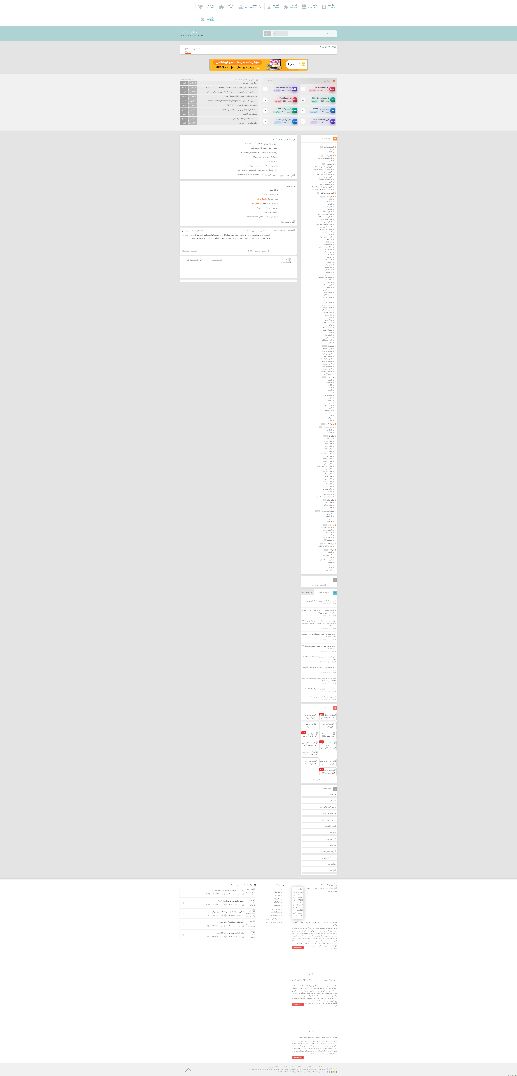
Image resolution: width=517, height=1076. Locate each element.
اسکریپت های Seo (326, 219)
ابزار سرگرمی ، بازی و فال (323, 174)
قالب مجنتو (328, 479)
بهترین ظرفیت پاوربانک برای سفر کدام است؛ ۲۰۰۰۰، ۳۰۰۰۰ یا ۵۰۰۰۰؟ (231, 87)
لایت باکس (328, 410)
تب (331, 392)
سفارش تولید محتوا (329, 820)
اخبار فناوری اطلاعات (327, 193)
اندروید (330, 432)
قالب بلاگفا (328, 502)
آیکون (330, 552)
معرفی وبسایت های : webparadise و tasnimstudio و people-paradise (232, 101)
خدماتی (329, 262)
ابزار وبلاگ (277, 899)
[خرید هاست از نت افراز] (285, 262)
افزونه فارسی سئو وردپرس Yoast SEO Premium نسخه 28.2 (319, 658)
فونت (330, 562)
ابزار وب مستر (327, 530)
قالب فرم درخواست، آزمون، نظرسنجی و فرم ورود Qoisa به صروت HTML (319, 679)
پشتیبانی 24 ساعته (271, 212)
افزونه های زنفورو (326, 361)
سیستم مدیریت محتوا (325, 277)
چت (330, 332)
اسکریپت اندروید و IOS (325, 214)
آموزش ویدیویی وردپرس (324, 158)
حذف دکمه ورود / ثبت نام (248, 123)
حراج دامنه (332, 864)
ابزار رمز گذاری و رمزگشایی (323, 169)
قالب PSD (329, 456)
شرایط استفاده (275, 915)
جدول (330, 400)
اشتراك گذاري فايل (326, 227)
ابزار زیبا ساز (328, 172)
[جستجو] (267, 33)
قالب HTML (328, 449)
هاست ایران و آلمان (270, 194)
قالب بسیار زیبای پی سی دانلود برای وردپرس (227, 890)
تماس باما (277, 895)
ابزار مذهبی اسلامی (326, 184)
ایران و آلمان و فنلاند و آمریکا (267, 208)
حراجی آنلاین (328, 252)
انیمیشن (329, 390)
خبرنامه (329, 257)
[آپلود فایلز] (331, 47)
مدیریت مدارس (327, 305)
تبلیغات (278, 888)
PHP (330, 152)
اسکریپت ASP (327, 211)
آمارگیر (330, 204)
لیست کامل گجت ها (318, 780)
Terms (315, 1067)
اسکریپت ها (188, 231)
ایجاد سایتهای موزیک (325, 237)
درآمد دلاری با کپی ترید (327, 807)
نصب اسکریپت (275, 912)
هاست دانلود (282, 1071)
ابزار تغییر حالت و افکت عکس (322, 167)
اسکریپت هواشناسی (325, 222)
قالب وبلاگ (330, 500)
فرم (330, 407)
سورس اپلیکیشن (329, 427)
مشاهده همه (268, 80)
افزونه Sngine (327, 348)
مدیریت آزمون (327, 290)
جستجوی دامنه (327, 249)
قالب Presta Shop (326, 453)
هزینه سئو (332, 794)
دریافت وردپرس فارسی (273, 922)
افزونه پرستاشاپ (326, 371)
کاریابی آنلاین (328, 335)
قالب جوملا (328, 474)
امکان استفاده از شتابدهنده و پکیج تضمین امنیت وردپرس (257, 170)
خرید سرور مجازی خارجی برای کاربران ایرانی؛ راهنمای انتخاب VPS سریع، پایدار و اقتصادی (319, 611)
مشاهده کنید (297, 947)
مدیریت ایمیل (328, 292)
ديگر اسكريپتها (327, 269)
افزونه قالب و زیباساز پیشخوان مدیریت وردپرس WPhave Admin (319, 635)
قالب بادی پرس (327, 471)
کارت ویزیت (328, 570)
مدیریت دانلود (327, 297)
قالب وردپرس (327, 486)
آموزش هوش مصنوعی (327, 851)
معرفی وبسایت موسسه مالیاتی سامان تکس (241, 96)
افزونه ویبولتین (327, 369)
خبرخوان (329, 402)
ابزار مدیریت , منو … (325, 182)
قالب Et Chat (328, 441)
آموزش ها (329, 516)
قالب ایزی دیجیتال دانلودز (324, 466)
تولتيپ (330, 397)
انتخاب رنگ (328, 387)
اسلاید (330, 380)
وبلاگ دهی (328, 320)
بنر (331, 557)
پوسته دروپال (328, 494)
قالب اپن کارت (327, 464)
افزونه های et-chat (326, 359)
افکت (330, 385)
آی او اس (329, 430)
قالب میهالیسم (327, 481)
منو (331, 415)
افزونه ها (331, 346)
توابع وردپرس (276, 909)
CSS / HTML (328, 149)
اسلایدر (329, 209)
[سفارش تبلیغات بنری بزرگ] (286, 259)
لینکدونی (329, 287)
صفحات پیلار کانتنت (250, 114)
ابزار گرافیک (328, 532)
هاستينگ (329, 317)
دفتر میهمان (328, 267)
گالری (330, 420)
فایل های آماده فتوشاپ (325, 559)
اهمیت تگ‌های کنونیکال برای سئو (245, 118)
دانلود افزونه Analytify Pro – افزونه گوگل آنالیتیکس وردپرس (319, 669)
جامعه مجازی (328, 244)
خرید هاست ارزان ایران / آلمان (284, 139)
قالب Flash (328, 443)
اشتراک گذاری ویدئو (325, 229)
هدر (330, 565)
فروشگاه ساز (328, 284)
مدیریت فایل (328, 302)
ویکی (330, 325)
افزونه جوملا (328, 356)
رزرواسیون (328, 272)
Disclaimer (322, 1067)
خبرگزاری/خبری (327, 259)
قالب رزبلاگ (328, 505)
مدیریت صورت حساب (325, 300)
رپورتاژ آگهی (330, 424)
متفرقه (329, 413)
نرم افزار (331, 525)
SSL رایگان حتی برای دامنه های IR (265, 157)
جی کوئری (330, 377)
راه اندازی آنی (273, 161)
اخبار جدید (332, 832)
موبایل (330, 418)
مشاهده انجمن (185, 79)
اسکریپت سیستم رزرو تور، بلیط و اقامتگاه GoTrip (320, 688)
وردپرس (329, 521)
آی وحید (310, 1071)
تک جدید (333, 845)
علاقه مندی (328, 279)
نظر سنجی (328, 315)
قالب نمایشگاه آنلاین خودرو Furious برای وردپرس (321, 601)
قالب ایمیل (328, 469)
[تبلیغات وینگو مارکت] (319, 585)
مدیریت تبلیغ (328, 295)
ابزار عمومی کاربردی (325, 177)
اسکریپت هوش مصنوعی (324, 224)
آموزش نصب (328, 514)
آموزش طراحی (329, 147)
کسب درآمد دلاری (329, 826)
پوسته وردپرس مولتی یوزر (324, 496)
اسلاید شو (329, 382)
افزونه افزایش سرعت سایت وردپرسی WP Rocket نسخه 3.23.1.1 (319, 647)
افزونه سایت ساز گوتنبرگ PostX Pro (231, 901)
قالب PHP (329, 451)
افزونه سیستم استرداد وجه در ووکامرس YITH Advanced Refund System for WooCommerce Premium (319, 623)
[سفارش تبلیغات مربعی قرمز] (194, 260)
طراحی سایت (327, 537)
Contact (294, 1067)
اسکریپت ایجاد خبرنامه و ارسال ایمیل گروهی (228, 912)
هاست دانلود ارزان (329, 858)
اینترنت (329, 160)
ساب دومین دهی (327, 274)
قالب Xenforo (327, 461)
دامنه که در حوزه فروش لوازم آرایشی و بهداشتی (239, 110)
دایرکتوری (329, 264)
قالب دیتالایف (328, 476)
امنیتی (330, 234)
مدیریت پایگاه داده (326, 307)
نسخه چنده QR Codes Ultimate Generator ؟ (241, 105)
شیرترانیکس (328, 374)
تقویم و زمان (328, 395)
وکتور (330, 567)
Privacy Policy (308, 1067)
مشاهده (187, 54)
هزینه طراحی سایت (329, 813)
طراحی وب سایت (319, 1071)
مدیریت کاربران (327, 310)
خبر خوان (329, 254)
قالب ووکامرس (327, 489)
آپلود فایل (332, 870)
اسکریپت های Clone (325, 217)
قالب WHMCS (327, 458)
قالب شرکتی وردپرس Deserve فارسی (230, 933)
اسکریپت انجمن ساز (249, 83)
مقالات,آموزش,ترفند (327, 511)
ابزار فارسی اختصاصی (325, 179)
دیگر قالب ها (328, 438)
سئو (330, 519)
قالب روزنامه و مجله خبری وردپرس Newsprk (322, 696)
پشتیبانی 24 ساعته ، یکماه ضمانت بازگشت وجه (261, 166)
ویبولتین (329, 491)
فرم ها (330, 282)
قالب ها (331, 436)
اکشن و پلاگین (327, 555)
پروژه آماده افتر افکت (325, 546)
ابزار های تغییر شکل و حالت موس (321, 189)
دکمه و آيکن (328, 405)
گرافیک (331, 550)
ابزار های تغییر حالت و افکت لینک (322, 187)
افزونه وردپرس (327, 364)
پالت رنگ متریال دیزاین (273, 918)
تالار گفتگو (329, 242)
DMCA (300, 1067)
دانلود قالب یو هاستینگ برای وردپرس (230, 922)
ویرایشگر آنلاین (327, 322)
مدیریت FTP (328, 540)
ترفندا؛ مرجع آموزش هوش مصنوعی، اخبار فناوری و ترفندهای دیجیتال (232, 92)
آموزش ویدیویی (329, 155)
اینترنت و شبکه (327, 535)
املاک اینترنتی (327, 232)
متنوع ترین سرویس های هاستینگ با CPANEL (261, 144)
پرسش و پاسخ (327, 327)
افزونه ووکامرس (327, 366)
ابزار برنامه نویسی (326, 527)
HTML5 (201, 231)
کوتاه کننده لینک (327, 340)
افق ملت (332, 801)
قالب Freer (328, 446)
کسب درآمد (328, 337)
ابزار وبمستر (330, 164)
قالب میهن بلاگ (327, 507)
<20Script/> (189, 32)
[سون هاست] (322, 47)
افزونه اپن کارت (327, 354)
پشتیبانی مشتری (327, 330)
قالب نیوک (328, 484)
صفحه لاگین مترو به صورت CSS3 (258, 231)
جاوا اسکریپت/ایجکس (325, 247)
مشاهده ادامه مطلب (188, 251)
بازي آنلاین (328, 239)
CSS (195, 231)
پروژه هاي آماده (329, 543)
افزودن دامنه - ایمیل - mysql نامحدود (264, 148)
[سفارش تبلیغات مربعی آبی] (217, 260)
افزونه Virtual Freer (326, 351)
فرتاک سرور (290, 186)
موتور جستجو (327, 312)
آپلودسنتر (329, 206)
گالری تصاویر (328, 342)
